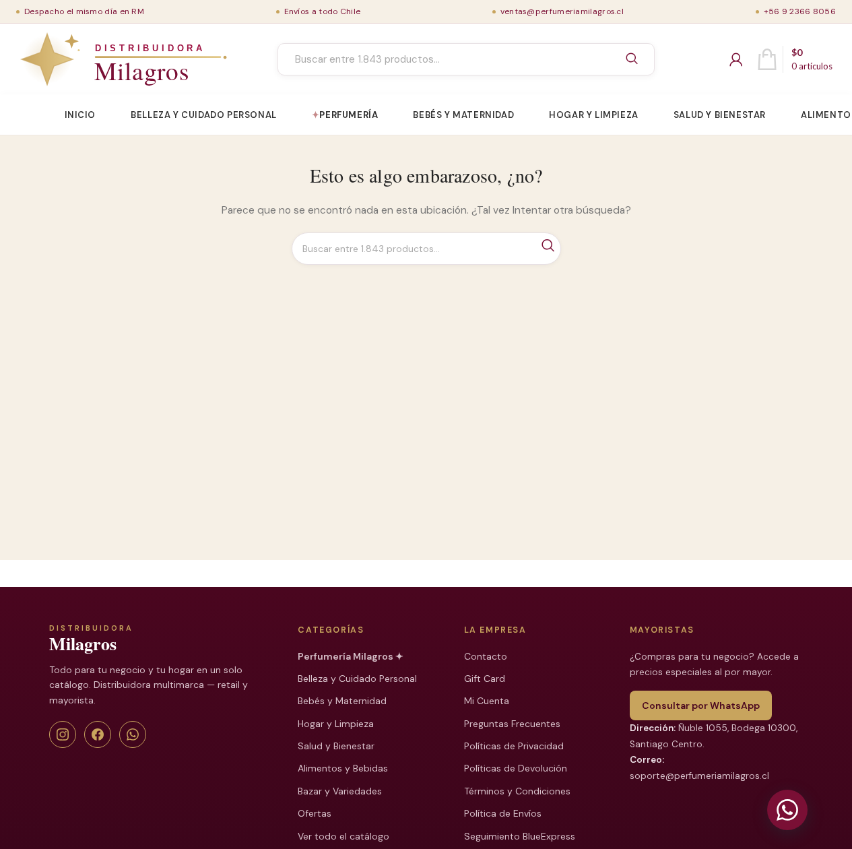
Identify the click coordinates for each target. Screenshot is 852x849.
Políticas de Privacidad (514, 746)
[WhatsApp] (132, 734)
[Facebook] (97, 734)
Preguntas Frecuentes (512, 724)
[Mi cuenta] (736, 59)
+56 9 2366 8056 (800, 11)
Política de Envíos (503, 813)
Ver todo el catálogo (343, 836)
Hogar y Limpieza (336, 724)
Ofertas (314, 813)
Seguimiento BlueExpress (519, 836)
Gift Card (484, 678)
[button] (787, 810)
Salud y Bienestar (336, 746)
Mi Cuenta (486, 701)
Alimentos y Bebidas (343, 768)
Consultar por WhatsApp (701, 705)
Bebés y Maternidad (342, 701)
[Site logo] (92, 59)
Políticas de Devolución (515, 768)
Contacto (485, 656)
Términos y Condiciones (517, 791)
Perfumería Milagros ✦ (350, 656)
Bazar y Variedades (340, 791)
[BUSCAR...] (632, 59)
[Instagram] (62, 734)
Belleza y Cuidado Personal (357, 678)
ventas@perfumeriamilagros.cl (562, 11)
